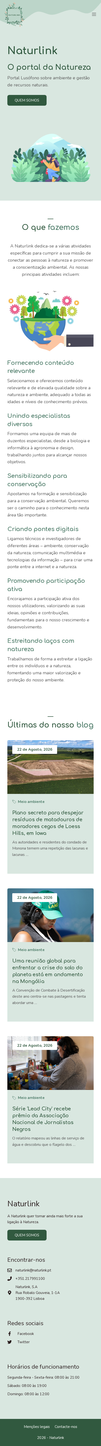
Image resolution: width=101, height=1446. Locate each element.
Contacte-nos (66, 1426)
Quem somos (27, 100)
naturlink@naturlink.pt (33, 1270)
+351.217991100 (30, 1278)
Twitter (23, 1342)
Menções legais (37, 1426)
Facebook (25, 1333)
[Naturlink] (14, 14)
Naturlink (56, 1437)
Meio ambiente (31, 801)
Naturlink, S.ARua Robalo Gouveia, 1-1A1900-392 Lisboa (37, 1292)
